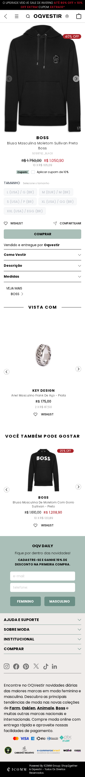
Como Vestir (15, 254)
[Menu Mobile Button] (16, 16)
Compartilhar (70, 223)
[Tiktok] (45, 666)
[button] (76, 78)
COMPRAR (42, 234)
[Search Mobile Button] (28, 16)
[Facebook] (16, 666)
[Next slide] (78, 369)
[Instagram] (6, 666)
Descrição (13, 265)
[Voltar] (5, 16)
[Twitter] (36, 666)
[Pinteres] (26, 666)
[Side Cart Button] (78, 16)
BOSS (42, 138)
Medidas (11, 276)
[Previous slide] (6, 372)
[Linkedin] (54, 666)
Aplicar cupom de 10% (52, 172)
